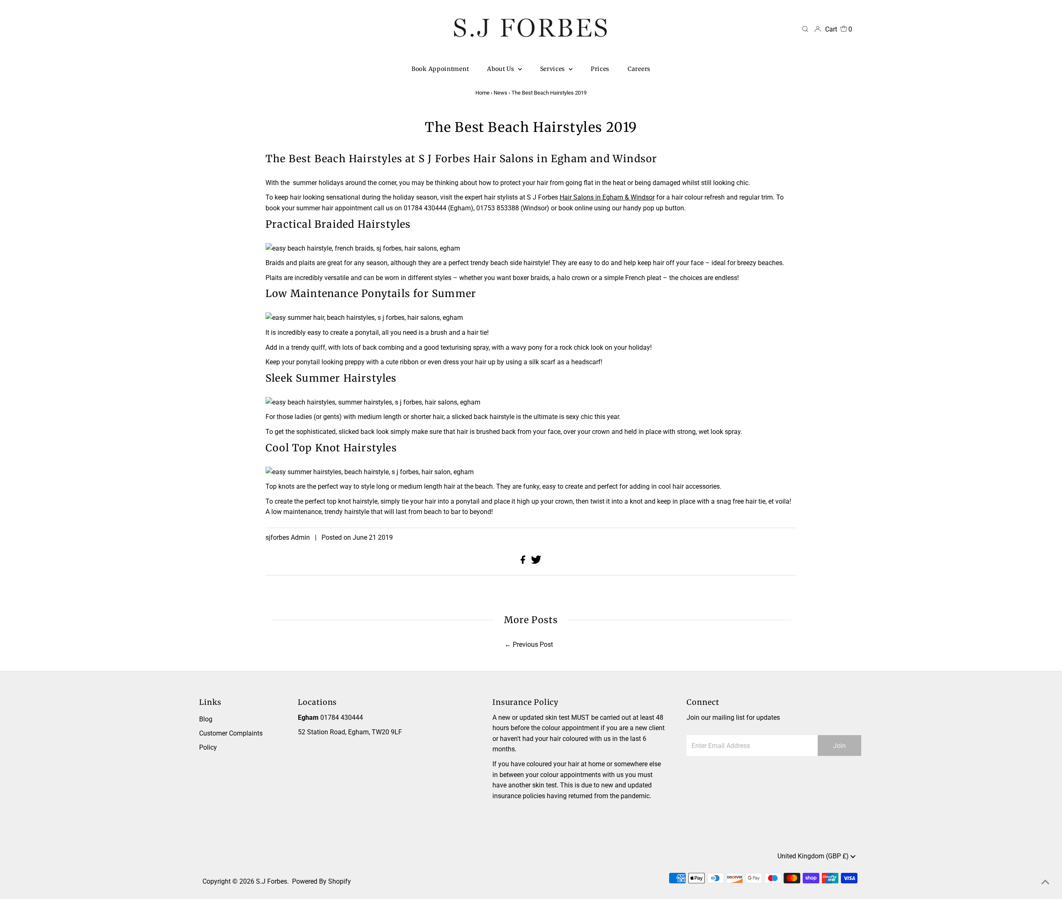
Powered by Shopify (321, 881)
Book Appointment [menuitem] (440, 69)
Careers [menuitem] (639, 69)
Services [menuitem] (553, 69)
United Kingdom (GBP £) (813, 856)
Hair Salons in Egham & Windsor (607, 197)
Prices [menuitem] (600, 69)
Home (482, 93)
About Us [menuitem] (501, 69)
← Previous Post (528, 644)
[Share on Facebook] (524, 561)
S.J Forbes (271, 881)
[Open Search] (805, 29)
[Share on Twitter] (536, 561)
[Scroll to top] (1045, 882)
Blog (205, 719)
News (500, 93)
